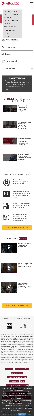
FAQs (22, 381)
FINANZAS (7, 23)
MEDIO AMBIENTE (10, 27)
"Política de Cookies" (12, 414)
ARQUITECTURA (9, 30)
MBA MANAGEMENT (10, 11)
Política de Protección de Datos (17, 377)
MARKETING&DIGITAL (11, 14)
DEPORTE (7, 33)
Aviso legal (9, 369)
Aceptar (21, 414)
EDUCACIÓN (8, 36)
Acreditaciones (14, 381)
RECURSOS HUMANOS (11, 20)
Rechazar (29, 414)
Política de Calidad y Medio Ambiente (17, 385)
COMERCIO (7, 17)
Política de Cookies (16, 373)
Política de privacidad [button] (22, 369)
